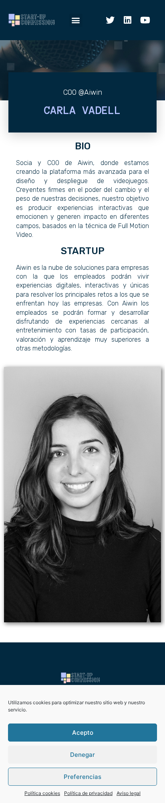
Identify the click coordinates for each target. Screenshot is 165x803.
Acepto (82, 732)
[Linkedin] (128, 20)
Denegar (82, 754)
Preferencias (82, 777)
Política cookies (42, 793)
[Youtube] (145, 20)
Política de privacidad (88, 793)
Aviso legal (129, 793)
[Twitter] (110, 20)
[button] (75, 20)
